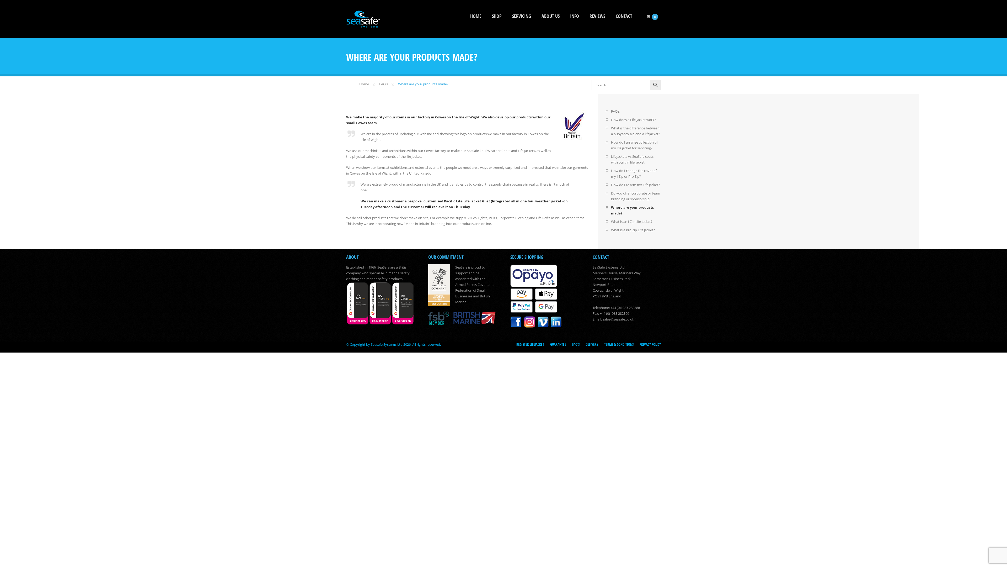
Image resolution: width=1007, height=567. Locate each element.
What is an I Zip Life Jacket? (631, 221)
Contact (624, 16)
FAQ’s (383, 84)
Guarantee (558, 344)
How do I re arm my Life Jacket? (635, 184)
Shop (497, 16)
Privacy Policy (650, 344)
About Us (551, 16)
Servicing (521, 16)
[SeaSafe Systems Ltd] (363, 24)
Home (475, 16)
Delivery (592, 344)
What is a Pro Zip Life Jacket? (633, 230)
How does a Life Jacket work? (633, 119)
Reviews (597, 16)
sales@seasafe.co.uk (618, 319)
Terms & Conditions (619, 344)
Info (574, 16)
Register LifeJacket (530, 344)
